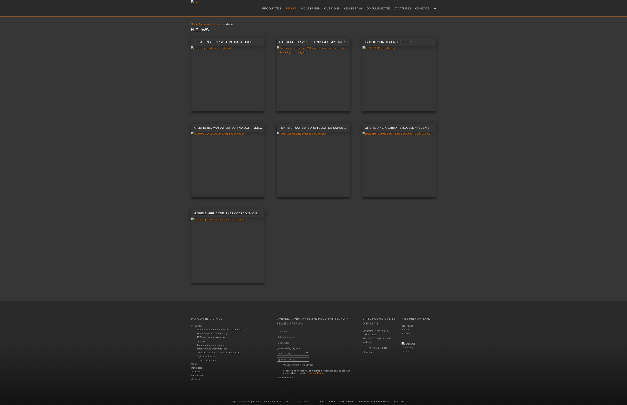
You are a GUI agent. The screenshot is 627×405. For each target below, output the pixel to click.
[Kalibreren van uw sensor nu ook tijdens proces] (228, 164)
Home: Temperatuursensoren (206, 24)
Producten (271, 8)
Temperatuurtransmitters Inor (212, 348)
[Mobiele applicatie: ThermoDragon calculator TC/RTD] (228, 250)
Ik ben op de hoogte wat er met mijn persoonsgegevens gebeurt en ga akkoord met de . (316, 371)
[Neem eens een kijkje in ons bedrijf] (228, 78)
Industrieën (310, 8)
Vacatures (402, 8)
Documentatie (378, 8)
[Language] (434, 8)
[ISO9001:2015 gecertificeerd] (399, 78)
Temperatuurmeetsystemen (211, 345)
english (405, 329)
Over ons (332, 8)
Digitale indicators (206, 356)
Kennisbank (353, 8)
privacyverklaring (315, 373)
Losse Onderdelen (206, 360)
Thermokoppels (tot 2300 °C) (212, 333)
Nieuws (291, 8)
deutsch (406, 333)
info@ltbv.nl (368, 352)
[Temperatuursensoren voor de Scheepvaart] (313, 164)
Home (289, 401)
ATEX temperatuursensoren (211, 337)
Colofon (318, 401)
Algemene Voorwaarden (373, 401)
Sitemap (398, 401)
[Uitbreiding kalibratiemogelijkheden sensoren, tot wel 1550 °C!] (399, 164)
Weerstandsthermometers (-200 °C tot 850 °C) (221, 329)
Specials (201, 341)
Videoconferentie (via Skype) (298, 365)
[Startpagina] (216, 8)
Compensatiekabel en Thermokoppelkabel (219, 352)
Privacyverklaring (341, 401)
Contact (422, 8)
